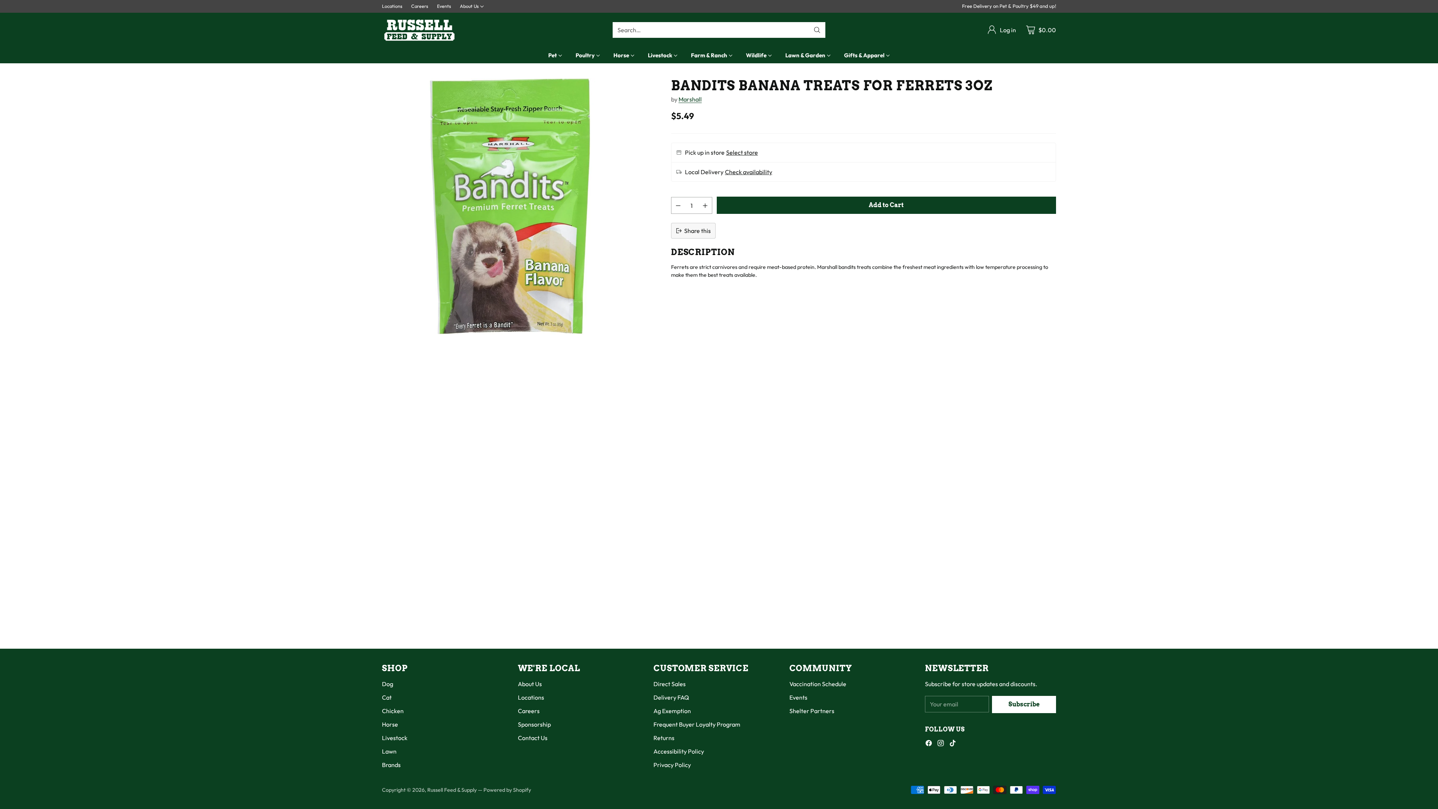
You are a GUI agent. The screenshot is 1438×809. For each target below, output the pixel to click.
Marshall (690, 99)
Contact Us (532, 738)
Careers (529, 711)
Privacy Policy (672, 765)
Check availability (748, 172)
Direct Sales (669, 684)
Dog (387, 684)
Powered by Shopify (507, 790)
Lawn (389, 751)
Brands (391, 765)
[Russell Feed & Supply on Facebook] (928, 744)
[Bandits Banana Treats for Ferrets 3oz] (510, 206)
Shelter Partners (811, 711)
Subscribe (1024, 704)
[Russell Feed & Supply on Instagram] (940, 744)
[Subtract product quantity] (678, 205)
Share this (697, 230)
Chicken (393, 711)
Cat (387, 697)
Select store (742, 152)
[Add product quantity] (705, 205)
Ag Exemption (672, 711)
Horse (390, 724)
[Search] (817, 30)
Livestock (394, 738)
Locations (531, 697)
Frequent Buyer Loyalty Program (696, 724)
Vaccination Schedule (817, 684)
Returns (663, 738)
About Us (530, 684)
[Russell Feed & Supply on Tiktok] (952, 744)
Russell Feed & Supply (452, 790)
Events (798, 697)
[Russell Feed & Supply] (419, 30)
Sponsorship (534, 724)
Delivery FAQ (671, 697)
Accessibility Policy (678, 751)
